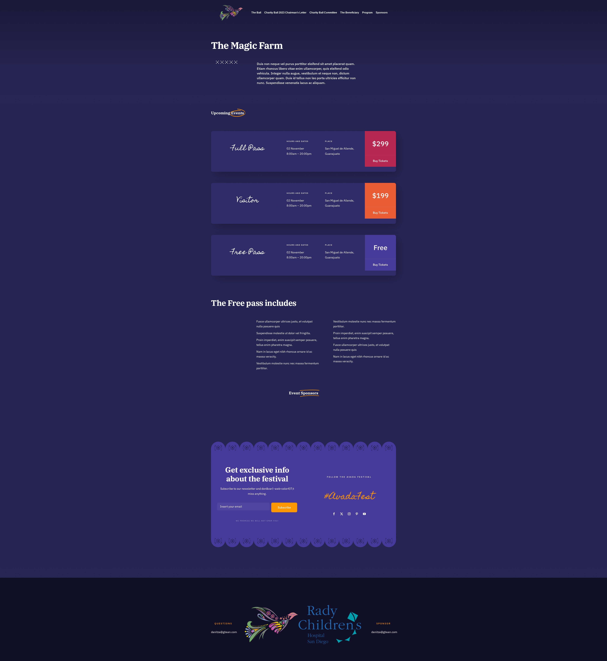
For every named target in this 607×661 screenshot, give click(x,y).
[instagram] (349, 514)
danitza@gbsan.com (224, 632)
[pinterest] (357, 514)
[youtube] (364, 514)
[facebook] (334, 514)
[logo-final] (231, 5)
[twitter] (342, 514)
